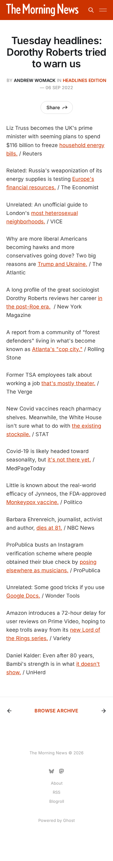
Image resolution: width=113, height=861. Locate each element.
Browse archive (56, 711)
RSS (56, 792)
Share (53, 107)
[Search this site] (91, 10)
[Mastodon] (61, 771)
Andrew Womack (35, 80)
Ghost (69, 820)
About (56, 783)
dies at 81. (49, 528)
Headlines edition (84, 80)
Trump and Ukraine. (62, 264)
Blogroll (56, 801)
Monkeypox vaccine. (32, 502)
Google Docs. (23, 596)
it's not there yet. (69, 459)
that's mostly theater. (68, 383)
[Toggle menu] (103, 10)
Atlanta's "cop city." (57, 349)
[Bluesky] (51, 771)
